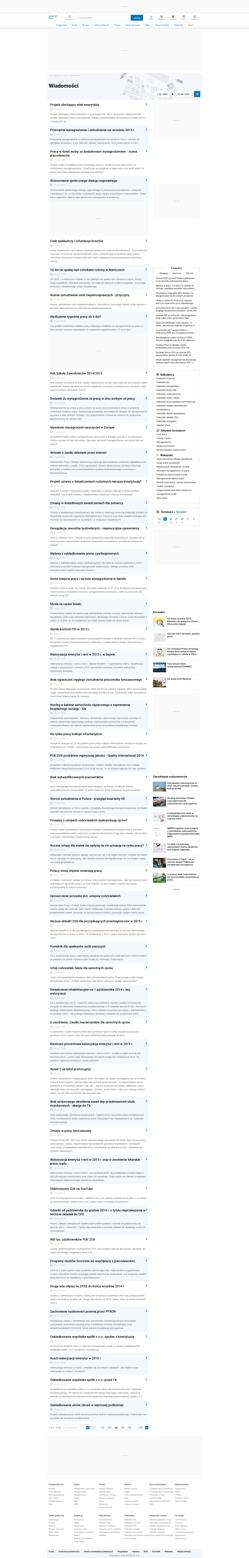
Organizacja (53, 1520)
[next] (146, 1427)
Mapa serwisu (184, 1551)
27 (176, 519)
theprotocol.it (180, 1535)
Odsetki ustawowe (157, 1532)
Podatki (52, 1489)
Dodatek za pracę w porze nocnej (172, 474)
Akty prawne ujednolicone (109, 1532)
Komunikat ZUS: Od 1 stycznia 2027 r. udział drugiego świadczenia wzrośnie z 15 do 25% (176, 309)
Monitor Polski (105, 1523)
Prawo (117, 25)
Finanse (178, 1495)
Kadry (75, 25)
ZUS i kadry (53, 1498)
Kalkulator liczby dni (166, 378)
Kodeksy (102, 1535)
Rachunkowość (55, 1492)
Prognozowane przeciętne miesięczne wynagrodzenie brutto (174, 492)
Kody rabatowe (181, 1526)
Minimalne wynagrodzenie (160, 1523)
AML (152, 1504)
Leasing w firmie (131, 1501)
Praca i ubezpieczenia (134, 1495)
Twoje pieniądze (133, 25)
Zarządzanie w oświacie (84, 1532)
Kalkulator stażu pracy (134, 1532)
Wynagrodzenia (164, 442)
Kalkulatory (167, 374)
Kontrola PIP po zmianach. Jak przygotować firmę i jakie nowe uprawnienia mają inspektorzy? (176, 316)
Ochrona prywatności (69, 1551)
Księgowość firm (56, 1484)
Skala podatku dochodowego (162, 1535)
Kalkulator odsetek (132, 1529)
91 (103, 1428)
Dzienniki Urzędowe (107, 1526)
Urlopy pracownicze (166, 446)
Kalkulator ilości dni (132, 1523)
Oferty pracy (180, 1538)
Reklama (169, 1551)
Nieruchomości (162, 25)
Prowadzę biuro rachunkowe (161, 1492)
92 (109, 1428)
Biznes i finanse (131, 1489)
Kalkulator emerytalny (167, 421)
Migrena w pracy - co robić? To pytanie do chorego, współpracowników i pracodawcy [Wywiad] (175, 287)
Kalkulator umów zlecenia (168, 394)
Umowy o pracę (164, 438)
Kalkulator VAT (130, 1526)
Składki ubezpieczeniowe (160, 1526)
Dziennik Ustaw (105, 1520)
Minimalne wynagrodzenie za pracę (173, 471)
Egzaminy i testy (80, 1529)
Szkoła (76, 1523)
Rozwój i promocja (56, 1529)
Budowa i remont (182, 1498)
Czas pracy (162, 434)
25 (165, 519)
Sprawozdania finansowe (160, 1501)
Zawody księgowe (56, 1501)
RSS (146, 1551)
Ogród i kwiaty (181, 1501)
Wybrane (189, 273)
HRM (76, 1504)
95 (129, 1428)
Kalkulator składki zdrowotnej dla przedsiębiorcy (172, 408)
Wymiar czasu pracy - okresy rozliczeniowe (176, 482)
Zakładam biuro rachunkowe (161, 1489)
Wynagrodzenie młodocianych (170, 478)
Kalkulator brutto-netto (167, 390)
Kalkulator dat (163, 382)
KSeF (190, 25)
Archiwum (179, 1523)
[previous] (87, 1427)
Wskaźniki (166, 455)
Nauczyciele (79, 1526)
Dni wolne (159, 612)
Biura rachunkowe (158, 1484)
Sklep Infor (103, 1504)
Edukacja (178, 25)
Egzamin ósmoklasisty (83, 1538)
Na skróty (179, 1515)
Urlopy (76, 1498)
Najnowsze (176, 273)
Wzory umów (180, 1529)
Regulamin (123, 1551)
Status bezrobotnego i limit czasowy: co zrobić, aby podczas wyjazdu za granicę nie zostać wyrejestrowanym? (176, 324)
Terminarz (167, 512)
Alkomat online (163, 425)
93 (116, 1427)
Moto (148, 25)
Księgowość (61, 25)
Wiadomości (75, 75)
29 (188, 519)
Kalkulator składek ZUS (167, 417)
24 (159, 519)
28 (182, 519)
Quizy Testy (162, 498)
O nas (51, 1551)
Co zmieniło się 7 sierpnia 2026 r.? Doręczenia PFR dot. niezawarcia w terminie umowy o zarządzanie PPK (176, 331)
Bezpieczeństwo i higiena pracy (171, 450)
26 (171, 519)
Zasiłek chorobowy (165, 486)
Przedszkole (79, 1520)
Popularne (164, 273)
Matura (77, 1535)
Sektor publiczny (101, 25)
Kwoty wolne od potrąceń (168, 463)
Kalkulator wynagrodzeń (168, 386)
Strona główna (55, 75)
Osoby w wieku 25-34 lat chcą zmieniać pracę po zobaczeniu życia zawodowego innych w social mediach (174, 302)
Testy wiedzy (79, 1541)
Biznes (86, 25)
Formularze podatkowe (184, 1532)
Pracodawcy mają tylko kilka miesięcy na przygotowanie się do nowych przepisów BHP (174, 294)
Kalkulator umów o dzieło (168, 398)
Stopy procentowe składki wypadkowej (174, 459)
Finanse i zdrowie (132, 1504)
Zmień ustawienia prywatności (98, 1551)
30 (193, 519)
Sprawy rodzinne (106, 1489)
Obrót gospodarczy (56, 1495)
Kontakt (156, 1551)
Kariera (135, 1551)
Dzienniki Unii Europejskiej (110, 1529)
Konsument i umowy (107, 1495)
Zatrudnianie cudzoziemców (170, 776)
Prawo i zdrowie (105, 1507)
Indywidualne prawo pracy (84, 1489)
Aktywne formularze (173, 430)
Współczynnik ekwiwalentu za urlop (173, 467)
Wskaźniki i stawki (158, 1515)
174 (140, 1428)
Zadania (52, 1526)
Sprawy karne (104, 1492)
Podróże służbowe (157, 1529)
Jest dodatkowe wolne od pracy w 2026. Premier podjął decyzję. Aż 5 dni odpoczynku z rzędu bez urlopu (176, 339)
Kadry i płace (54, 1532)
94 (123, 1428)
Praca (101, 1501)
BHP (76, 1501)
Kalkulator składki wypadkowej (171, 413)
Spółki (127, 1492)
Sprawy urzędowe (106, 1498)
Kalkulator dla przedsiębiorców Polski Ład (176, 402)
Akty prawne (105, 1515)
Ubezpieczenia (80, 1495)
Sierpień (181, 512)
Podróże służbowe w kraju (160, 1520)
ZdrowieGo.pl (180, 1520)
